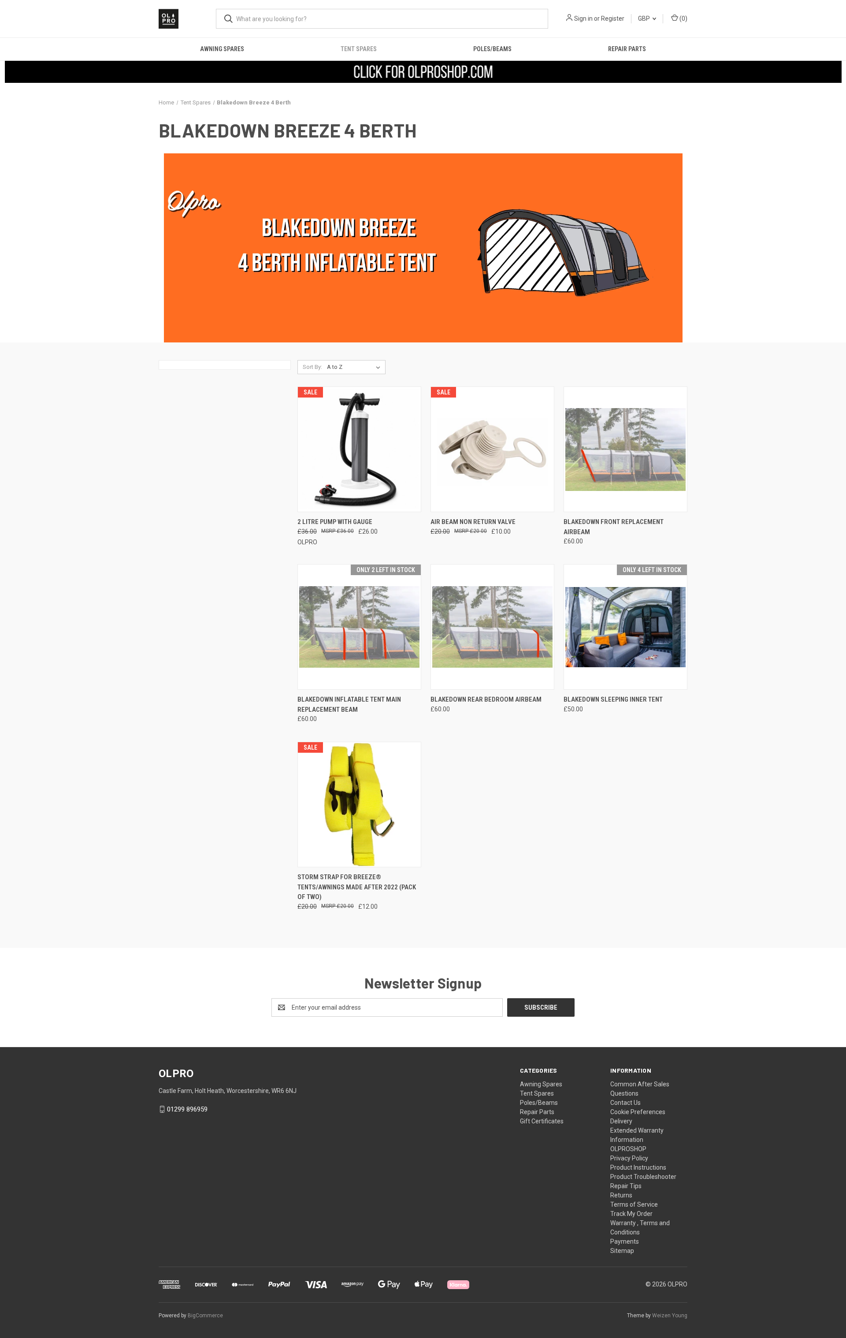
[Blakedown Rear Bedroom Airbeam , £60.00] (492, 627)
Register (612, 18)
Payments (624, 1241)
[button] (423, 72)
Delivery (621, 1121)
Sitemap (622, 1250)
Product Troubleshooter (643, 1176)
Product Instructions (638, 1167)
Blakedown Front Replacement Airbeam (614, 527)
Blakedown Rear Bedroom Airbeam (486, 699)
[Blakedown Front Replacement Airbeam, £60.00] (625, 449)
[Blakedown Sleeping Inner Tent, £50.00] (625, 627)
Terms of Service (634, 1204)
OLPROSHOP (628, 1148)
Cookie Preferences (637, 1111)
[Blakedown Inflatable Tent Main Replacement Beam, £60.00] (359, 627)
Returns (621, 1195)
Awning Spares (222, 48)
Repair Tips (626, 1185)
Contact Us (625, 1102)
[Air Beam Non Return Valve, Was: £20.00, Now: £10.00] (492, 449)
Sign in (583, 18)
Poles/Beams (492, 48)
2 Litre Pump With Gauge (334, 522)
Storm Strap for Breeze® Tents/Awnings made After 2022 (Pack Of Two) (356, 887)
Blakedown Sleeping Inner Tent (613, 699)
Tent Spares (359, 48)
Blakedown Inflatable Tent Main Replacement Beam (349, 704)
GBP (644, 18)
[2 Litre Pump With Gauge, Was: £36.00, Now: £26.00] (359, 449)
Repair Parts (627, 48)
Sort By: (312, 367)
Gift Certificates (542, 1121)
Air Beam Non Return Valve (473, 522)
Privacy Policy (629, 1158)
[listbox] (355, 367)
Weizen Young (669, 1315)
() (682, 18)
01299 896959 (187, 1109)
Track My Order (631, 1213)
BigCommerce (205, 1315)
